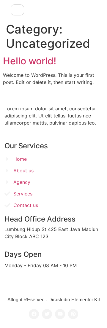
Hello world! (29, 61)
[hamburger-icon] (17, 9)
